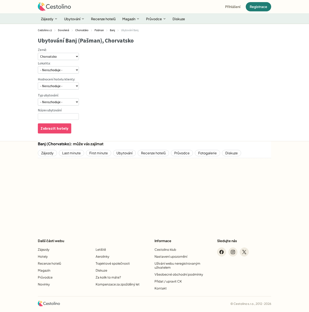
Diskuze (179, 19)
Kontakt (160, 288)
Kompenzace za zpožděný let (118, 284)
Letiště (101, 249)
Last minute (71, 153)
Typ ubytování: (48, 95)
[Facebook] (221, 252)
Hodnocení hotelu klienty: (56, 79)
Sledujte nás (227, 241)
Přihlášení (232, 6)
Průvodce (154, 19)
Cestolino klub (165, 249)
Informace (162, 241)
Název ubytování (50, 110)
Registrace (258, 6)
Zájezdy (47, 19)
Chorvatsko (58, 143)
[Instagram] (232, 252)
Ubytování (72, 19)
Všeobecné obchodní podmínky (178, 274)
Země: (42, 50)
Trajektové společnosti (113, 263)
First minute (98, 153)
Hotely (43, 256)
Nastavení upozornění (170, 256)
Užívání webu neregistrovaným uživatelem (177, 265)
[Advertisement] (154, 194)
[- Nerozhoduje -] (58, 101)
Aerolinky (102, 256)
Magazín (128, 19)
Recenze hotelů (103, 19)
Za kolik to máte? (108, 277)
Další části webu (51, 241)
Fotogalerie (207, 153)
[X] (244, 252)
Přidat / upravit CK (168, 281)
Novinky (44, 284)
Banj (42, 143)
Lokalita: (44, 63)
